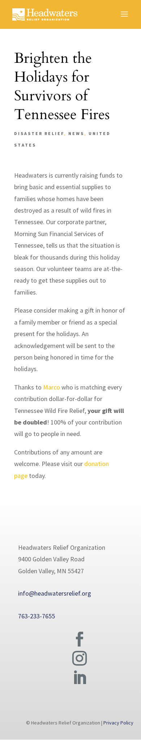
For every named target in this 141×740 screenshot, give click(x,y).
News (76, 133)
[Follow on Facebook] (79, 639)
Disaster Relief (39, 133)
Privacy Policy (118, 722)
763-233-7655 (36, 616)
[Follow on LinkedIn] (79, 678)
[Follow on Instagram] (79, 658)
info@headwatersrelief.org (54, 593)
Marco (51, 387)
